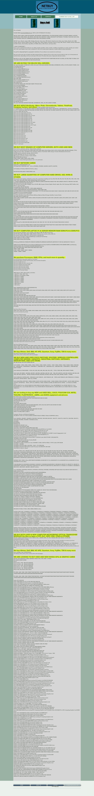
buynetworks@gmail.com (26, 33)
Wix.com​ (57, 786)
